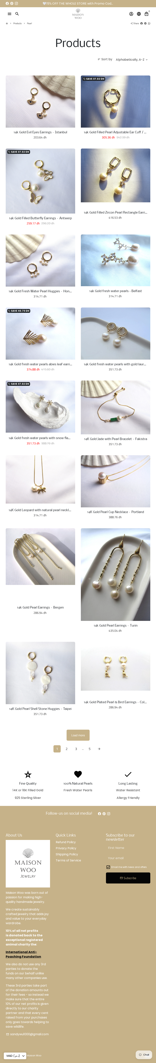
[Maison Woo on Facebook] (7, 3)
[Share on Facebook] (141, 23)
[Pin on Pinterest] (145, 23)
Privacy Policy (66, 848)
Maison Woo (34, 1055)
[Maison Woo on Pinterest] (11, 3)
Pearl (29, 23)
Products (17, 23)
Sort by (105, 59)
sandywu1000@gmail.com (27, 1034)
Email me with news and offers (129, 867)
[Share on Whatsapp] (149, 23)
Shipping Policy (67, 854)
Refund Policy (66, 842)
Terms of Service (68, 860)
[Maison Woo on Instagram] (16, 3)
